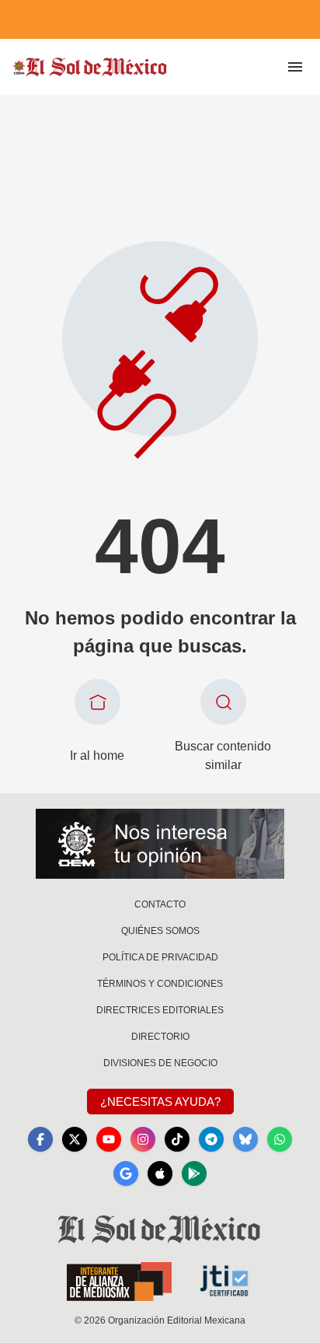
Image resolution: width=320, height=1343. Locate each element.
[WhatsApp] (279, 1139)
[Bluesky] (245, 1139)
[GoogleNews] (125, 1173)
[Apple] (160, 1173)
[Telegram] (211, 1139)
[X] (74, 1139)
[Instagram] (142, 1139)
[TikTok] (177, 1139)
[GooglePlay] (194, 1173)
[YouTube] (108, 1139)
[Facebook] (40, 1139)
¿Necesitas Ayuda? (160, 1101)
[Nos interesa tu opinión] (160, 844)
